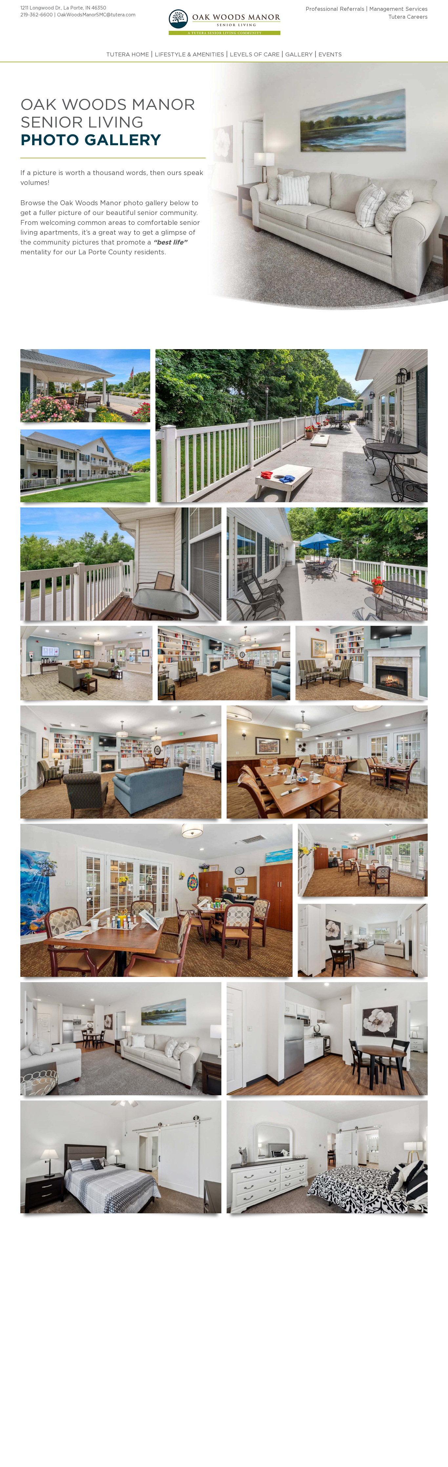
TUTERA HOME (127, 54)
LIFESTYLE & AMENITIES (189, 54)
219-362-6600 (36, 14)
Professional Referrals (335, 9)
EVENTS (330, 54)
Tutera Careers (408, 17)
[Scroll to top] (430, 1439)
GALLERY (299, 54)
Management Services (398, 9)
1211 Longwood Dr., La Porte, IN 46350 (63, 7)
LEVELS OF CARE (254, 54)
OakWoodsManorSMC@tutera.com (96, 14)
